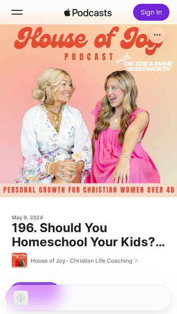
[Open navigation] (17, 12)
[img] (88, 12)
